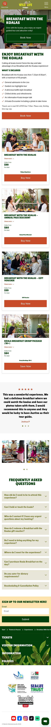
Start (3, 630)
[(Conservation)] (34, 675)
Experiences (28, 630)
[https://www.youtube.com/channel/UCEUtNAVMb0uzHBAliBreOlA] (13, 718)
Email (4, 607)
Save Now (25, 366)
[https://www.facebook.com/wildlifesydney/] (19, 718)
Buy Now (25, 178)
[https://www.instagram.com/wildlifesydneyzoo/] (25, 718)
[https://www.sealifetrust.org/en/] (37, 688)
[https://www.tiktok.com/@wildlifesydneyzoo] (31, 718)
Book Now (25, 37)
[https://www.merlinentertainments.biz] (19, 675)
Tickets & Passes (15, 630)
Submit (25, 619)
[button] (22, 426)
